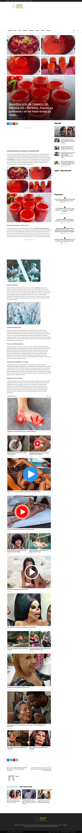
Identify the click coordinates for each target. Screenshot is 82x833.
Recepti (37, 30)
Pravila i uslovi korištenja (22, 0)
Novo (15, 30)
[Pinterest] (14, 123)
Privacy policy (30, 0)
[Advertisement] (41, 19)
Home (8, 33)
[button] (73, 30)
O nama (12, 0)
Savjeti (42, 30)
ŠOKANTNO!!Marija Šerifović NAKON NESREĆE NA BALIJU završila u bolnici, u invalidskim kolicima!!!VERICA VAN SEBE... (65, 230)
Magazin (25, 30)
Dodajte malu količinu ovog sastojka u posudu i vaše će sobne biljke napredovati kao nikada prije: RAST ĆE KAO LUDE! (41, 769)
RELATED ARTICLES (12, 787)
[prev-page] (7, 806)
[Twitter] (11, 123)
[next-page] (9, 806)
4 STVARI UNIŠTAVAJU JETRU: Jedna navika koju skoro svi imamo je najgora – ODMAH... (65, 210)
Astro (19, 30)
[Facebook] (8, 123)
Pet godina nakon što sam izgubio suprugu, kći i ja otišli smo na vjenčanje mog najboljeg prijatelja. (43, 801)
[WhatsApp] (17, 123)
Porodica (31, 30)
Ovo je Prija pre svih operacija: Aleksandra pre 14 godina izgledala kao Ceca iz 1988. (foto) (13, 801)
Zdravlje (48, 30)
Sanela (11, 117)
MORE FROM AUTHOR (26, 787)
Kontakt (16, 0)
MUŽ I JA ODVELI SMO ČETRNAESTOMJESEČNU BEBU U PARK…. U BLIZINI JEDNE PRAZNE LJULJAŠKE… (17, 769)
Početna (8, 0)
